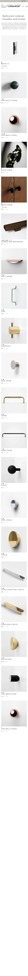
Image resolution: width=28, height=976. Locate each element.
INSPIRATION (9, 5)
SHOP (2, 5)
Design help (19, 6)
